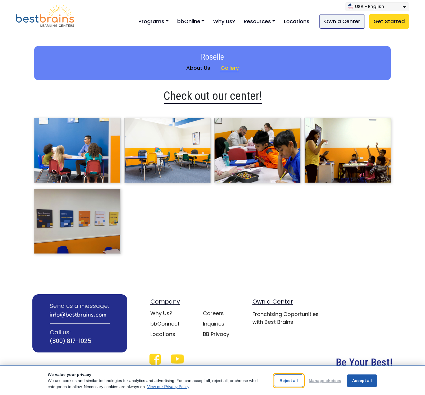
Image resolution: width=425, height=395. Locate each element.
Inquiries (213, 323)
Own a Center (342, 21)
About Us (198, 67)
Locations (296, 21)
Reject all (289, 380)
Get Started (389, 21)
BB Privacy (216, 334)
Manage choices (325, 380)
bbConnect (165, 323)
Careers (213, 313)
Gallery (230, 67)
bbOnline (188, 21)
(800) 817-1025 (70, 341)
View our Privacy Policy (168, 386)
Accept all (362, 380)
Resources (257, 21)
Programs (151, 21)
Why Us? (224, 21)
